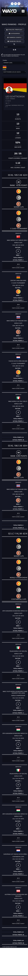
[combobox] (14, 63)
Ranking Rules (15, 41)
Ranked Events (15, 37)
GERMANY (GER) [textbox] (7, 62)
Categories (15, 33)
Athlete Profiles (15, 29)
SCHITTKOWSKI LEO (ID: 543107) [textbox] (12, 72)
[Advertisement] (14, 962)
